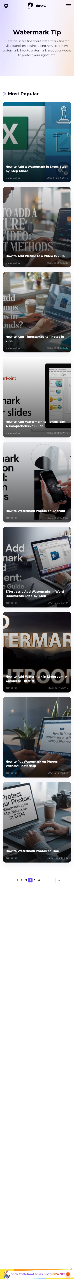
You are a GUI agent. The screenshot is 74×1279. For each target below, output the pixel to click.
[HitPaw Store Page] (6, 6)
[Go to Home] (37, 5)
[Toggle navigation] (68, 5)
